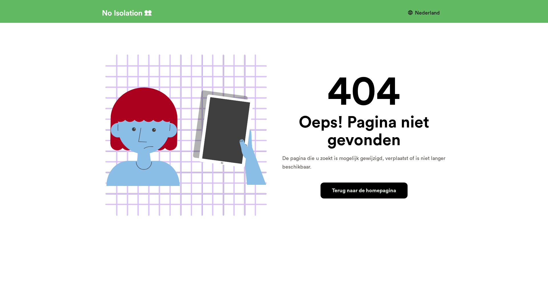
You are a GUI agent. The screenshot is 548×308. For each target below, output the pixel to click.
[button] (425, 13)
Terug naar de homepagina (364, 190)
